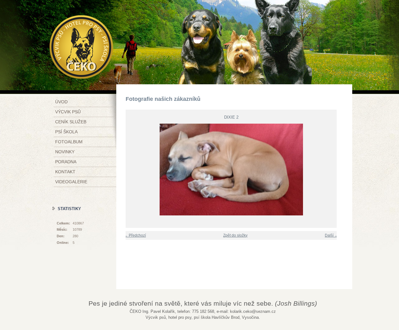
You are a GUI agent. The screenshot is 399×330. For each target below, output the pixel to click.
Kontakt (65, 171)
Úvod (61, 101)
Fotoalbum (69, 141)
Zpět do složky (235, 235)
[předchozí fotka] (126, 169)
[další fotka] (336, 169)
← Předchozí (135, 235)
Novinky (65, 151)
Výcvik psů (68, 111)
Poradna (65, 161)
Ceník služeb (70, 121)
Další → (331, 235)
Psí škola (66, 131)
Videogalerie (71, 181)
